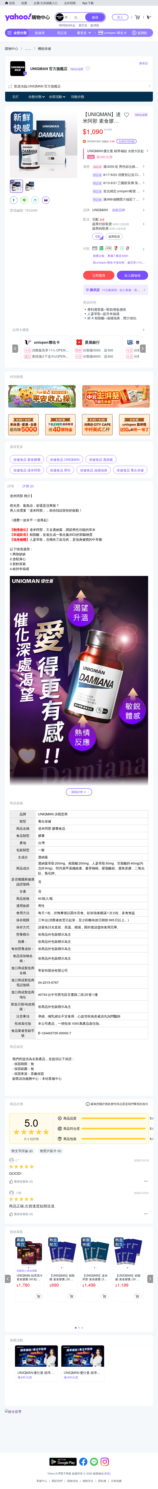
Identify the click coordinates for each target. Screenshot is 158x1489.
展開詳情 (77, 792)
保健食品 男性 (60, 470)
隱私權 (102, 1481)
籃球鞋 (95, 25)
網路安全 (88, 1481)
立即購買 (98, 275)
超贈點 (142, 32)
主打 (15, 96)
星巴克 (83, 25)
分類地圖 (116, 1481)
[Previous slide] (17, 1251)
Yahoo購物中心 (27, 17)
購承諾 (143, 63)
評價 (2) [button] (28, 486)
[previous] (15, 348)
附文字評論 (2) (22, 1150)
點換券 (40, 32)
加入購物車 (132, 275)
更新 (107, 1473)
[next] (143, 348)
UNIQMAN (100, 210)
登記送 (62, 32)
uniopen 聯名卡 (115, 32)
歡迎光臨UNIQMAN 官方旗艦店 (37, 86)
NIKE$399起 (67, 25)
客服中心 (41, 1481)
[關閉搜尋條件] (66, 17)
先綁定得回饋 (126, 141)
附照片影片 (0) (50, 1150)
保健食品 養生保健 (130, 470)
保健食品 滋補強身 (93, 470)
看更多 (82, 32)
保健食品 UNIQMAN (65, 459)
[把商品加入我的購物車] (39, 1296)
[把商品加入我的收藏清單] (126, 114)
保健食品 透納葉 (101, 459)
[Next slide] (41, 1251)
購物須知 (72, 1481)
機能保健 (44, 48)
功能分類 (77, 96)
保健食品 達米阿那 (27, 470)
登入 (120, 17)
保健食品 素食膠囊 (27, 459)
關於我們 (57, 1481)
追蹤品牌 (118, 210)
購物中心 (11, 48)
